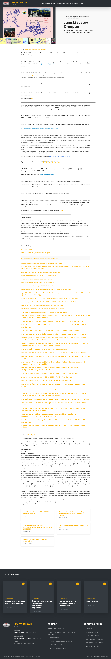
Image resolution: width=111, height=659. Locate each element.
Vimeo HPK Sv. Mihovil (93, 646)
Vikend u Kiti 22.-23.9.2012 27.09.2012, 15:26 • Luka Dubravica (42, 390)
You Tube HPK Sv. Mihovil (94, 639)
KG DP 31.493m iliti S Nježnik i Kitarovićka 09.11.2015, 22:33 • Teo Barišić (54, 334)
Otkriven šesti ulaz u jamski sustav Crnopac (35, 253)
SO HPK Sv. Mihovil (91, 632)
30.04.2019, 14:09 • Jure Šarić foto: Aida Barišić (49, 302)
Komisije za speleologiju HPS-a (46, 64)
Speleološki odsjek (84, 16)
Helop (67, 3)
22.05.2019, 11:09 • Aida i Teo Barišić (49, 298)
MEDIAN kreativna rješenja (101, 656)
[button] (54, 8)
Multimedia (74, 3)
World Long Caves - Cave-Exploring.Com (60, 156)
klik (32, 98)
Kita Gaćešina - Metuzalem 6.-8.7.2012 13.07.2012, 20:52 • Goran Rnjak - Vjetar (55, 399)
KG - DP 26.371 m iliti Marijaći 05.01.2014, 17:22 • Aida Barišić (49, 373)
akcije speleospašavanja (47, 174)
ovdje (61, 210)
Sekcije (47, 3)
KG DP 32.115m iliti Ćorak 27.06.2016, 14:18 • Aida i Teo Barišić (50, 330)
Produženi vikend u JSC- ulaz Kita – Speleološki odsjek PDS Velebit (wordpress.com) (46, 289)
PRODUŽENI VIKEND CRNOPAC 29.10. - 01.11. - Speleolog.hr (38, 282)
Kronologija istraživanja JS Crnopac (35, 49)
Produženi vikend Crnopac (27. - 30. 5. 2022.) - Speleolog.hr (38, 275)
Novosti (53, 3)
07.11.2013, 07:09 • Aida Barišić (46, 380)
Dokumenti (61, 3)
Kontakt (81, 3)
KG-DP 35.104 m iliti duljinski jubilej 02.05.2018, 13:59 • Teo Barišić (52, 321)
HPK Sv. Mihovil (90, 629)
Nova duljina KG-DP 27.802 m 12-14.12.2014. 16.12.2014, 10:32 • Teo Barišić (54, 353)
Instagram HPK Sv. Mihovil (94, 643)
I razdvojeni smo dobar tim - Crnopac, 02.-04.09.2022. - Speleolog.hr (41, 272)
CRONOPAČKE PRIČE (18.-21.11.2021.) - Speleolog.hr (36, 279)
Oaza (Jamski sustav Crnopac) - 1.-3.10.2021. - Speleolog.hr (38, 286)
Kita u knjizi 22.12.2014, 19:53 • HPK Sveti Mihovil (44, 349)
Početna (68, 16)
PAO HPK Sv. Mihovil (92, 636)
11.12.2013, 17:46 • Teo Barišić (46, 377)
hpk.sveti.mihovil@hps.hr (58, 648)
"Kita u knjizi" (31, 435)
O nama (41, 3)
